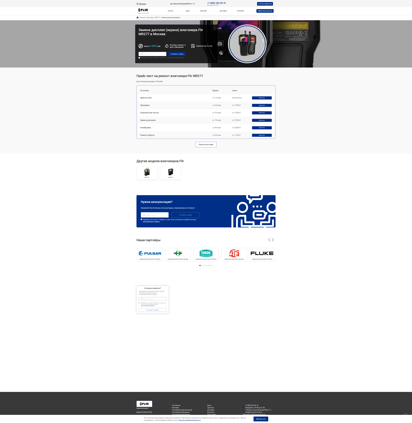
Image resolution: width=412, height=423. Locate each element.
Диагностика (146, 98)
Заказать (262, 97)
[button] (269, 239)
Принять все (261, 419)
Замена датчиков (148, 120)
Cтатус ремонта (265, 4)
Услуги (170, 11)
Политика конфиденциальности (189, 420)
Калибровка (145, 127)
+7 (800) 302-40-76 (216, 3)
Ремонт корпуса (147, 135)
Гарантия (203, 11)
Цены (187, 11)
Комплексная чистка (149, 113)
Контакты (240, 11)
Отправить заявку (177, 54)
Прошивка (144, 105)
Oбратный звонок (265, 11)
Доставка (223, 11)
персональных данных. (191, 57)
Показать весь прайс (206, 144)
